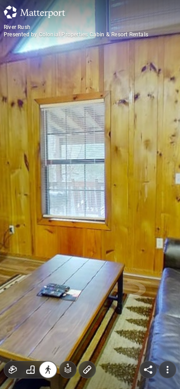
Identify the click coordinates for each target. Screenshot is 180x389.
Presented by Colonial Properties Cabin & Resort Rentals (76, 34)
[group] (30, 369)
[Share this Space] (148, 369)
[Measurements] (87, 369)
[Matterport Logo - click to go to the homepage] (34, 12)
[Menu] (167, 369)
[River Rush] (90, 194)
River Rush (17, 27)
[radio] (13, 369)
